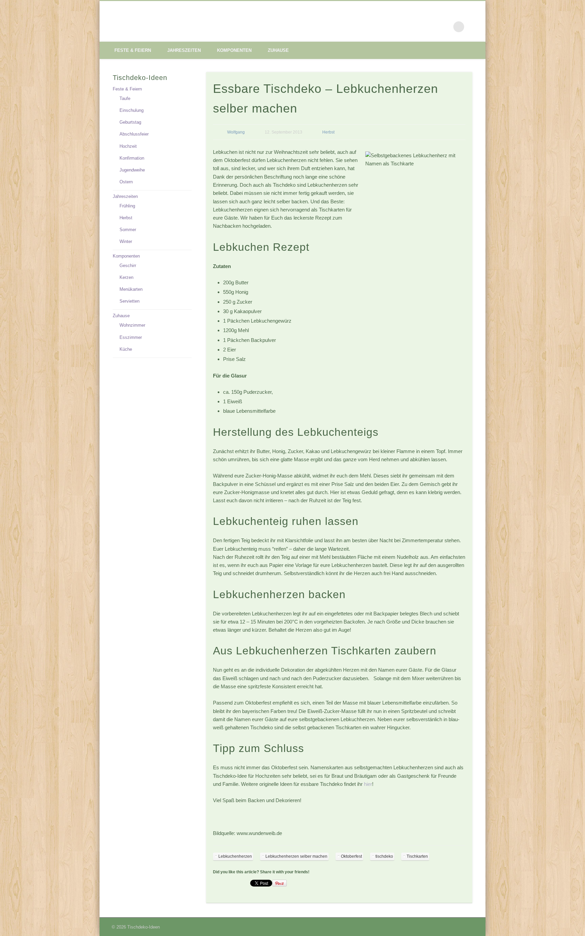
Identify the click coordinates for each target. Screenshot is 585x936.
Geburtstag (130, 122)
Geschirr (128, 265)
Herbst (328, 132)
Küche (126, 349)
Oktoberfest (351, 856)
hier (368, 784)
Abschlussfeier (134, 134)
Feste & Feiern (132, 50)
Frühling (127, 205)
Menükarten (131, 289)
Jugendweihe (132, 169)
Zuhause (278, 50)
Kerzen (126, 277)
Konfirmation (132, 158)
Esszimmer (131, 337)
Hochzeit (128, 146)
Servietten (129, 301)
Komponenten (234, 50)
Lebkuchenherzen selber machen (296, 856)
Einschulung (132, 110)
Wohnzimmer (132, 325)
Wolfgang (236, 132)
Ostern (126, 181)
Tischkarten (417, 856)
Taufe (125, 98)
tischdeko (384, 856)
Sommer (128, 229)
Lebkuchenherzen (235, 856)
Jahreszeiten (184, 50)
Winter (126, 241)
